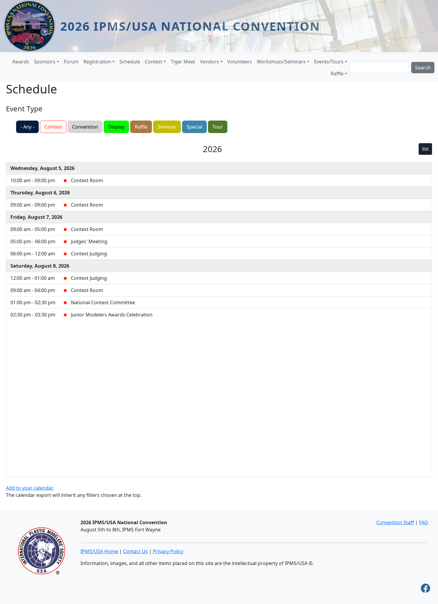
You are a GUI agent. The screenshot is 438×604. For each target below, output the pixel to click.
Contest (53, 127)
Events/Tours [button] (329, 61)
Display (116, 127)
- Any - (27, 127)
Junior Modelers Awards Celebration (112, 314)
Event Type (24, 108)
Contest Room (87, 180)
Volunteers (239, 61)
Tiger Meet (183, 61)
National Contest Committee (103, 302)
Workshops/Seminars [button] (281, 61)
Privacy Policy (168, 551)
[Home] (32, 26)
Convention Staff (395, 522)
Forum (71, 61)
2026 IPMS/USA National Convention (190, 26)
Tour (217, 127)
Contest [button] (153, 61)
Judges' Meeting (89, 241)
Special (194, 127)
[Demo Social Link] (425, 590)
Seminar (167, 127)
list (425, 149)
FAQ (423, 522)
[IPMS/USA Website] (41, 550)
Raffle (141, 127)
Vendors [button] (209, 61)
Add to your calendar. (30, 488)
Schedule (129, 61)
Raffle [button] (337, 73)
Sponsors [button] (44, 61)
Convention (85, 127)
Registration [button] (97, 61)
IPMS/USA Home (99, 551)
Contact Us (135, 551)
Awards (20, 61)
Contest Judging (89, 253)
